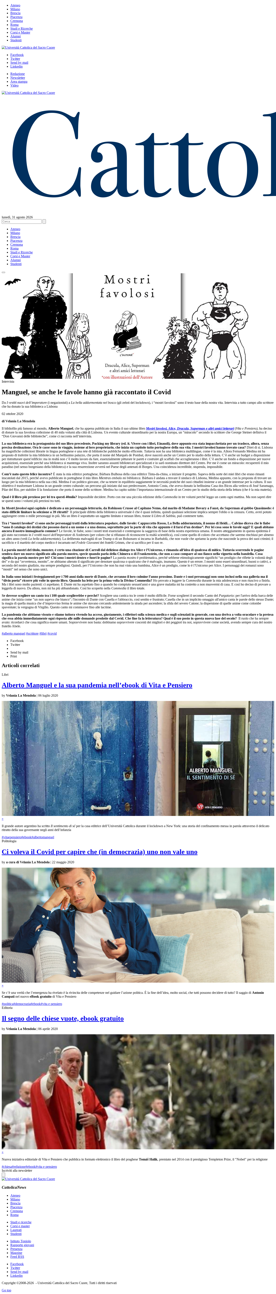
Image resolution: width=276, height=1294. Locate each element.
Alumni (15, 36)
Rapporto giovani (22, 1245)
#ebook (26, 837)
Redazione (17, 74)
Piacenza (16, 17)
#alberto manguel (13, 633)
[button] (3, 272)
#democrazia (22, 1004)
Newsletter (17, 77)
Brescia (15, 13)
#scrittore (32, 633)
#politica (7, 1004)
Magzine (16, 1253)
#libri (43, 633)
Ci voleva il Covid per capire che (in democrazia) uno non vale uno (100, 852)
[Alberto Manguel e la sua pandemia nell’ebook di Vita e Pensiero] (138, 815)
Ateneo (15, 5)
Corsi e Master (20, 32)
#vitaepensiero (11, 837)
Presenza (16, 1249)
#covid (52, 633)
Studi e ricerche (20, 1222)
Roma (14, 24)
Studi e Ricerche (21, 28)
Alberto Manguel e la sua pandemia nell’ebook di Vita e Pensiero (97, 685)
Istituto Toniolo (20, 1241)
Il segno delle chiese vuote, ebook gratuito (63, 1018)
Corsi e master (20, 1226)
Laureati (16, 1230)
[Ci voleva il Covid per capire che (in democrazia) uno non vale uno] (138, 981)
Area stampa (18, 81)
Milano (15, 9)
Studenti (16, 40)
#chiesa (7, 1166)
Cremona (16, 21)
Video (14, 85)
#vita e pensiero (51, 1004)
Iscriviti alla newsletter (17, 1170)
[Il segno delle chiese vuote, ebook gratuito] (138, 1148)
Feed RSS (17, 1256)
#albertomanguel (42, 837)
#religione (18, 1166)
